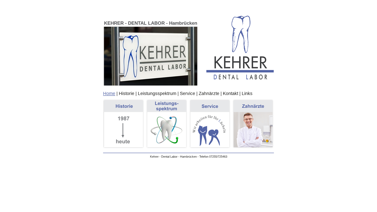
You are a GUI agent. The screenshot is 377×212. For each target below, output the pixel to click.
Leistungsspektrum (157, 93)
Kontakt (230, 93)
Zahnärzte (209, 93)
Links (247, 93)
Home (109, 93)
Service (187, 93)
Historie (126, 93)
